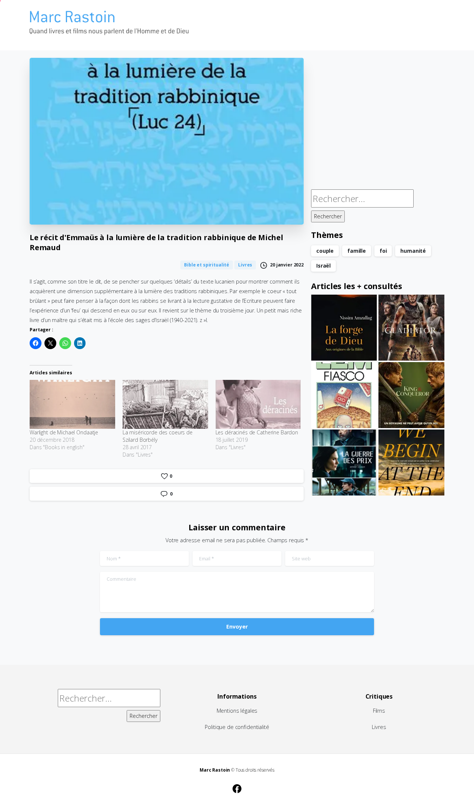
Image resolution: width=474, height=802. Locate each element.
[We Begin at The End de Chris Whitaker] (411, 463)
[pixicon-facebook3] (237, 787)
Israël (323, 265)
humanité (413, 250)
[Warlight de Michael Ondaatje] (72, 404)
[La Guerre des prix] (344, 463)
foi (383, 250)
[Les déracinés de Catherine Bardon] (258, 404)
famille (356, 250)
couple (325, 250)
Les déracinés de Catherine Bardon (257, 432)
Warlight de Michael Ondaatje (64, 432)
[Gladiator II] (411, 328)
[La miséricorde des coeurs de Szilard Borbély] (165, 404)
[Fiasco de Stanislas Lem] (344, 395)
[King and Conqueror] (411, 395)
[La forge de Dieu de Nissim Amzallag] (344, 328)
